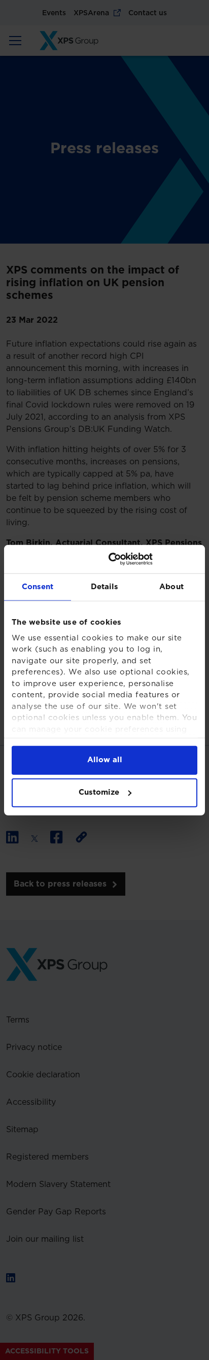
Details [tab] (105, 586)
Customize (99, 792)
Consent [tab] (38, 586)
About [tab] (171, 586)
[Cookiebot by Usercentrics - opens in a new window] (153, 559)
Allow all (104, 760)
